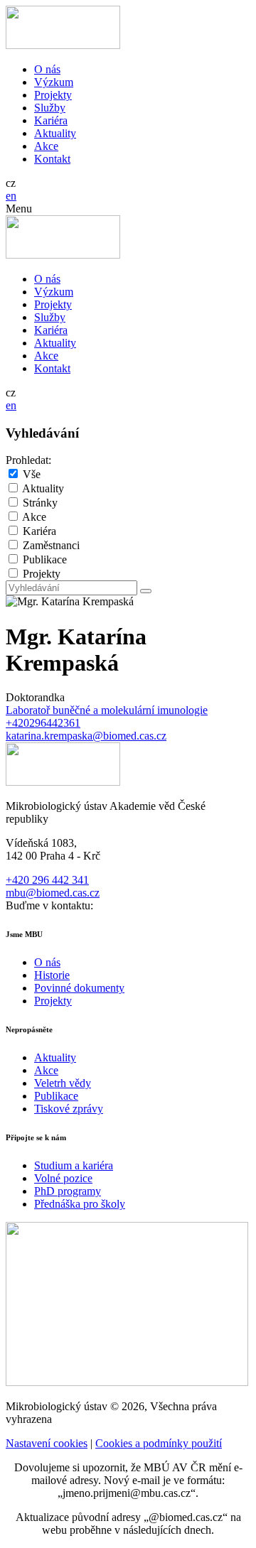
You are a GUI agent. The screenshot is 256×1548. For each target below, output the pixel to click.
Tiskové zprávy (68, 1109)
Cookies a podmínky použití (158, 1443)
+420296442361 (43, 723)
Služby (49, 108)
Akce (46, 146)
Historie (52, 975)
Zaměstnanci (51, 545)
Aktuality (55, 133)
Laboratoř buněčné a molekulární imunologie (107, 710)
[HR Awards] (127, 1382)
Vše (32, 474)
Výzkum (53, 82)
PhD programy (67, 1191)
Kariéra (51, 120)
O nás (47, 69)
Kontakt (52, 159)
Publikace (45, 559)
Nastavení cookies (46, 1443)
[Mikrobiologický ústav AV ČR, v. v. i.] (63, 45)
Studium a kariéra (73, 1165)
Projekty (53, 95)
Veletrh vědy (62, 1083)
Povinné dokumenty (79, 988)
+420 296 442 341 (47, 880)
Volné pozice (63, 1178)
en (11, 196)
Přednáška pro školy (79, 1204)
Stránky (40, 503)
